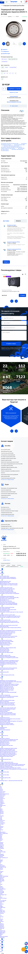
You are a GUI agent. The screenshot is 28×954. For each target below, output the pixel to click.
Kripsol (1, 869)
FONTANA (2, 848)
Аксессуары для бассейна (5, 635)
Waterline (2, 924)
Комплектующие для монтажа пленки (8, 714)
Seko (1, 905)
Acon (1, 788)
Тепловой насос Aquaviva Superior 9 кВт (10, 291)
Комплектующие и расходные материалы (8, 584)
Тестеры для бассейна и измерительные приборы (10, 627)
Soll (0, 908)
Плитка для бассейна (4, 651)
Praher (1, 893)
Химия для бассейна (4, 626)
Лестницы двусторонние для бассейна (8, 609)
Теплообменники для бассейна (6, 590)
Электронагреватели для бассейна (7, 588)
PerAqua (1, 887)
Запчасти (2, 665)
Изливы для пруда (3, 711)
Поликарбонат (4, 61)
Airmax (1, 789)
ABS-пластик (4, 59)
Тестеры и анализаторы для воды (7, 703)
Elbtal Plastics (3, 832)
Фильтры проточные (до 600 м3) (7, 687)
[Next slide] (24, 43)
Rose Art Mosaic (3, 898)
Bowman (1, 813)
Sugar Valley (2, 911)
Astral (1, 804)
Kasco (1, 864)
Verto (21, 566)
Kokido (1, 868)
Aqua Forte (2, 792)
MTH (1, 882)
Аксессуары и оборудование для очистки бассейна (10, 630)
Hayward (2, 854)
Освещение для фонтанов (5, 759)
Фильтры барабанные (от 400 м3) (7, 688)
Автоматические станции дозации (7, 598)
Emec (1, 835)
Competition (2, 822)
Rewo (1, 897)
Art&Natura (2, 803)
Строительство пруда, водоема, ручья (8, 707)
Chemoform (2, 820)
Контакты (19, 565)
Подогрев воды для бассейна (6, 587)
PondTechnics (3, 889)
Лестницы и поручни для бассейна (7, 607)
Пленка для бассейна (4, 648)
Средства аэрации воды (5, 695)
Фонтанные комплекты (5, 743)
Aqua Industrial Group (4, 794)
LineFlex (1, 871)
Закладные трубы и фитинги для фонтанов (9, 763)
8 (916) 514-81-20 (21, 555)
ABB (1, 787)
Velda (1, 920)
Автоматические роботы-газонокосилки (8, 636)
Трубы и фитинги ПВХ (4, 672)
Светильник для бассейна (19, 144)
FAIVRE (1, 843)
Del (0, 828)
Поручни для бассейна (4, 610)
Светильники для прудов (5, 720)
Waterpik (2, 926)
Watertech (2, 927)
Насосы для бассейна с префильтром (8, 577)
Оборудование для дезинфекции (7, 596)
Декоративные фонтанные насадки (7, 750)
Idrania (1, 860)
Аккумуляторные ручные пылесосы (7, 637)
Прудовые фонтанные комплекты (7, 724)
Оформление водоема (5, 717)
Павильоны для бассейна (5, 655)
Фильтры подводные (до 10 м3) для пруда (8, 685)
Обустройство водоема (5, 722)
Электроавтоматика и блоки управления (8, 668)
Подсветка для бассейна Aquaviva (8, 148)
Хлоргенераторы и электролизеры (7, 602)
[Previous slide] (3, 43)
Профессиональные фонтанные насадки (8, 748)
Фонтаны (2, 732)
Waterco (2, 923)
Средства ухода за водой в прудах (7, 700)
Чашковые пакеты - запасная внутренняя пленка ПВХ (11, 780)
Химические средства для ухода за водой (9, 625)
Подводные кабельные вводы (6, 766)
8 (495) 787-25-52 (21, 553)
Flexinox (1, 847)
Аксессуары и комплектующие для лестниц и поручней (11, 612)
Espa (1, 837)
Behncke (2, 811)
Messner (2, 878)
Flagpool (1, 846)
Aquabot (1, 797)
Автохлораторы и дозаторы (6, 601)
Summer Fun (2, 912)
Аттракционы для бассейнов (6, 640)
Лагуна (1, 934)
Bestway (1, 812)
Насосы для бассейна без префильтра (8, 578)
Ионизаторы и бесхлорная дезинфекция (8, 603)
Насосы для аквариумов (5, 729)
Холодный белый (13, 67)
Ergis (1, 836)
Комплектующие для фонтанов (6, 762)
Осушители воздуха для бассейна (7, 675)
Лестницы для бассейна (5, 608)
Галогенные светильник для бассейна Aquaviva (12, 150)
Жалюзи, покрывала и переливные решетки (9, 660)
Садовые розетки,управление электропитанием (10, 718)
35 (12, 73)
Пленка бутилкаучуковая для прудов (7, 709)
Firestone (2, 844)
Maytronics (2, 877)
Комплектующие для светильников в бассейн (9, 622)
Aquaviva (2, 802)
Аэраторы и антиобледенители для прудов (9, 696)
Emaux (1, 834)
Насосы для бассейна (4, 576)
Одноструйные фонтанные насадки (7, 755)
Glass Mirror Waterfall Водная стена (7, 749)
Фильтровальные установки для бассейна (8, 583)
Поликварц (2, 937)
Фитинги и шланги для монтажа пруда (8, 713)
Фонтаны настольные (4, 744)
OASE (1, 884)
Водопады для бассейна (5, 642)
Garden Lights (3, 851)
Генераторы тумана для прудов (6, 723)
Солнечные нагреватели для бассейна (8, 592)
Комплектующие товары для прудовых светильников (11, 721)
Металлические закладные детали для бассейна (10, 616)
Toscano (1, 916)
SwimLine (2, 913)
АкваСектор (2, 930)
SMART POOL (2, 907)
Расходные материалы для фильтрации (8, 692)
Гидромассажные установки (6, 643)
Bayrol (1, 810)
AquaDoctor (2, 798)
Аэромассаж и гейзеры (5, 645)
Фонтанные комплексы (5, 738)
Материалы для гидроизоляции (6, 652)
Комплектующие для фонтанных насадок (8, 751)
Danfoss (1, 826)
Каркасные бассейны (4, 772)
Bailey (1, 809)
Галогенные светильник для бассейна (11, 146)
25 (7, 73)
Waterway (2, 928)
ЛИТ (1, 935)
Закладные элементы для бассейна (7, 614)
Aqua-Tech (2, 796)
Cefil (1, 818)
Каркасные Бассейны (4, 774)
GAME (1, 850)
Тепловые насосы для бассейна (6, 591)
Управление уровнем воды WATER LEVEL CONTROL (10, 767)
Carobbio (2, 815)
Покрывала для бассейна (5, 777)
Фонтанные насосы (4, 735)
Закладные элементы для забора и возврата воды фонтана (12, 764)
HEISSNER (2, 855)
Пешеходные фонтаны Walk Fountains (8, 740)
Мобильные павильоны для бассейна (7, 656)
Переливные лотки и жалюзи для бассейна (9, 661)
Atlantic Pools (3, 805)
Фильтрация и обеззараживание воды (8, 680)
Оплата (8, 565)
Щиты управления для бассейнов (7, 669)
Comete (1, 821)
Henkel (1, 856)
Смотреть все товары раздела (7, 479)
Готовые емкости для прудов (6, 712)
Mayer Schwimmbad (4, 876)
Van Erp (1, 919)
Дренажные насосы (4, 691)
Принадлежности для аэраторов (7, 697)
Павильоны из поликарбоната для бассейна (9, 657)
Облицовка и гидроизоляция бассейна (8, 647)
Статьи (2, 566)
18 (4, 73)
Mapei (1, 875)
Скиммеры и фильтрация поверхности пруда (9, 684)
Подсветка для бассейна (5, 620)
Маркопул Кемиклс (4, 936)
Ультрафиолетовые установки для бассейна (9, 597)
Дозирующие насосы (4, 599)
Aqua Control (2, 791)
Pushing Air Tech (3, 894)
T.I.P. (1, 915)
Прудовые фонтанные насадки (6, 756)
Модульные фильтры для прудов (6, 690)
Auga (1, 806)
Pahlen (1, 886)
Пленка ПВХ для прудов (5, 710)
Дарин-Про (2, 933)
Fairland (1, 842)
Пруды (1, 677)
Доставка (3, 565)
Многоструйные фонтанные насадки (7, 752)
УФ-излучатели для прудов (5, 683)
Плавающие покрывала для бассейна (7, 662)
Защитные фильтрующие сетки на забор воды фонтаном (12, 765)
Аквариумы (2, 728)
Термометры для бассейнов (6, 633)
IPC (0, 862)
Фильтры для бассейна (5, 582)
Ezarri (1, 840)
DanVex (1, 827)
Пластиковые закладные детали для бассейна (9, 617)
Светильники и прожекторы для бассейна (9, 143)
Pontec (1, 890)
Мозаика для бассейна (4, 650)
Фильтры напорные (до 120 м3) (6, 686)
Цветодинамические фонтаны (6, 745)
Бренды (13, 565)
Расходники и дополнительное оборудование (9, 593)
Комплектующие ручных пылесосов (7, 632)
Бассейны (2, 573)
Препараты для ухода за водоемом (7, 702)
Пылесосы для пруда (4, 701)
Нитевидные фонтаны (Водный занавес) (8, 754)
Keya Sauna (2, 865)
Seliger (1, 906)
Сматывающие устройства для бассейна (8, 664)
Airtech (1, 790)
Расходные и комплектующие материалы (8, 604)
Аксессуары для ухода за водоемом (7, 705)
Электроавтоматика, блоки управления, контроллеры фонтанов (13, 769)
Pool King (2, 891)
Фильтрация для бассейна (5, 581)
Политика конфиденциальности (12, 566)
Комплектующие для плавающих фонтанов (9, 739)
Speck (1, 909)
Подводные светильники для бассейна (13, 5)
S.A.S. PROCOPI (3, 900)
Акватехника (2, 931)
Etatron (1, 839)
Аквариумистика (3, 727)
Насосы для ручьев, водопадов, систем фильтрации (11, 681)
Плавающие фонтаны (4, 741)
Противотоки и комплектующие (6, 641)
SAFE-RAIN (2, 901)
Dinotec (1, 829)
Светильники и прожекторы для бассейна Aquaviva (11, 147)
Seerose (2, 904)
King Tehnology (3, 867)
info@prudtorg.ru (6, 560)
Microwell (2, 879)
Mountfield (2, 880)
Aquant (1, 799)
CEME (1, 819)
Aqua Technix (2, 795)
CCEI (1, 817)
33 (10, 73)
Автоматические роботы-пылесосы (7, 631)
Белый (6, 67)
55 (15, 73)
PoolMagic (2, 892)
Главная (1, 570)
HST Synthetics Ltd (4, 857)
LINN (1, 872)
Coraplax (2, 824)
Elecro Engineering (3, 833)
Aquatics (2, 800)
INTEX (1, 861)
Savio (1, 902)
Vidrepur (2, 921)
